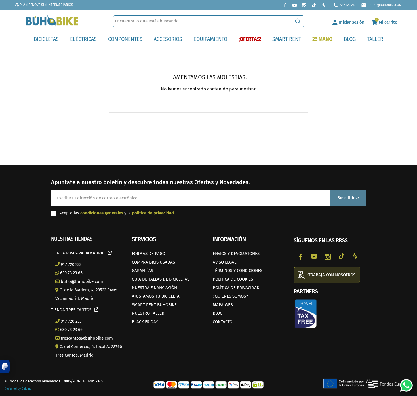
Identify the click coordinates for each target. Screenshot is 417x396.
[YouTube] (294, 5)
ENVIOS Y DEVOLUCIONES (236, 253)
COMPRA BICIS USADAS (153, 262)
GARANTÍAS (142, 270)
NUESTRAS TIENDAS (71, 239)
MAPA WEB (223, 304)
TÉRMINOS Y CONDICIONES (237, 270)
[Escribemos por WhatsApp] (404, 383)
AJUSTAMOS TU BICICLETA (156, 296)
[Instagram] (304, 5)
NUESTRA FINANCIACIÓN (154, 287)
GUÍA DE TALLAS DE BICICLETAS (160, 279)
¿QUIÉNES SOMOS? (230, 296)
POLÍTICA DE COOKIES (233, 279)
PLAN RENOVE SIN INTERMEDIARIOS (46, 5)
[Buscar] (298, 21)
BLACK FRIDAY (145, 321)
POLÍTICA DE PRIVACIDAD (236, 287)
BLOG (217, 313)
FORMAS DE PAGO (148, 253)
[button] (5, 366)
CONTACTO (222, 321)
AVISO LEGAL (224, 262)
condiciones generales (101, 213)
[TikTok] (313, 5)
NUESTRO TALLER (148, 313)
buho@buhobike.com (381, 5)
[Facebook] (285, 5)
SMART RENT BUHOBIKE (154, 304)
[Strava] (323, 5)
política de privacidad (153, 213)
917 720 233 (344, 5)
